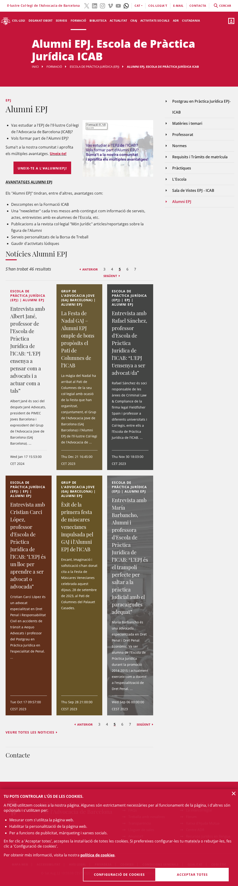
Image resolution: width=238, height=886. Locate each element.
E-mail (178, 6)
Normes (179, 145)
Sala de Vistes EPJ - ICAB (193, 190)
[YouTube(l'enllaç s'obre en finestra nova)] (118, 5)
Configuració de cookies (119, 874)
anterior (90, 269)
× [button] (233, 793)
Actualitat (118, 21)
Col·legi (18, 21)
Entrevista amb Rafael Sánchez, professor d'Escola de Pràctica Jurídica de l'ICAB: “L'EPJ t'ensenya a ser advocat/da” (129, 343)
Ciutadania (191, 21)
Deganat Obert (41, 21)
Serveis (61, 21)
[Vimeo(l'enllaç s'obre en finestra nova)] (110, 5)
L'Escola (179, 179)
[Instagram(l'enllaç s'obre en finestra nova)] (102, 5)
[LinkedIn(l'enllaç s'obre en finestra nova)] (94, 5)
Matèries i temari (187, 123)
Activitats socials (155, 21)
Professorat (182, 134)
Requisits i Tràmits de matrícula (200, 156)
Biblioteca (97, 21)
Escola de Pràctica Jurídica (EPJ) (94, 66)
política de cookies (97, 855)
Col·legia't (157, 6)
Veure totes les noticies (30, 732)
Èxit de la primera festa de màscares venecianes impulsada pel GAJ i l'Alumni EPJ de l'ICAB (77, 527)
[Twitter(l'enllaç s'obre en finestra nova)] (86, 5)
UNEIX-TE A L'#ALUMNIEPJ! (42, 168)
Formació (78, 21)
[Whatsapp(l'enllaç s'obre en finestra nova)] (126, 5)
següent (110, 276)
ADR (176, 21)
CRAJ (133, 21)
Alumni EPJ (181, 201)
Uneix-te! (58, 153)
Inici (35, 66)
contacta (197, 6)
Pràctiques (181, 168)
